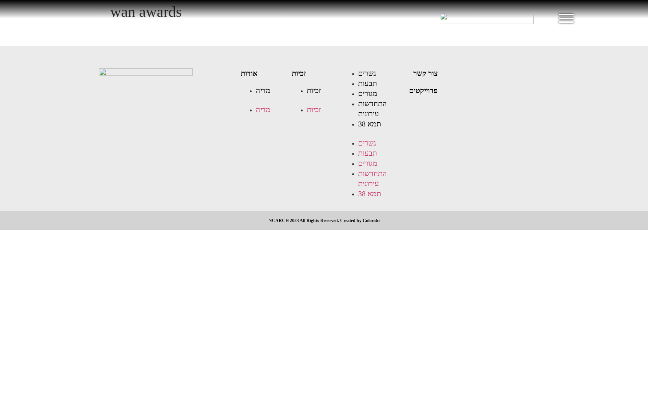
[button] (262, 100)
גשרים (367, 73)
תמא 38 (369, 124)
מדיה (263, 90)
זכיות (299, 73)
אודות (249, 73)
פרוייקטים (423, 90)
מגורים (367, 93)
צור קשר (425, 73)
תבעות (367, 83)
